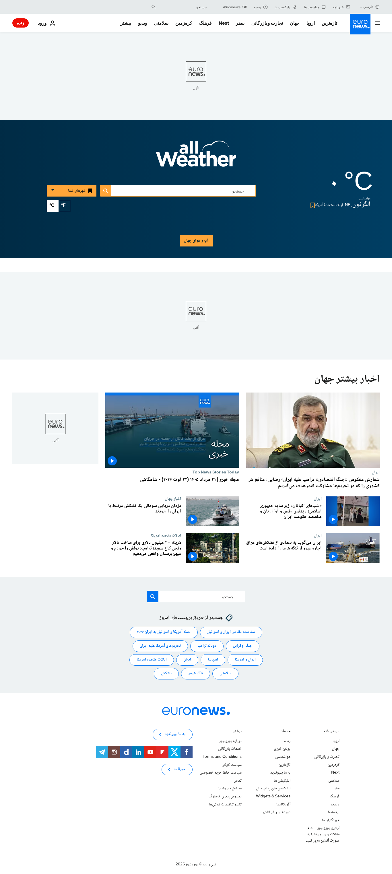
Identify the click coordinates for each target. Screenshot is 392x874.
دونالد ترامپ (206, 646)
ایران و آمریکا (245, 660)
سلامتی (161, 23)
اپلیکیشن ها (282, 780)
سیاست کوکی (232, 765)
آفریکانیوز (283, 804)
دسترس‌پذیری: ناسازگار (225, 796)
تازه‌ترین (329, 23)
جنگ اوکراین (242, 646)
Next (224, 23)
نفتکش (166, 673)
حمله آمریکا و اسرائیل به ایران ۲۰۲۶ (164, 632)
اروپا (310, 23)
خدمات (285, 732)
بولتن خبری (282, 749)
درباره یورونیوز (230, 741)
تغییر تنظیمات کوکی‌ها (225, 804)
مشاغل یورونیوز (230, 788)
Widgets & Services (273, 796)
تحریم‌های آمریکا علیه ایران (160, 646)
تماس (238, 780)
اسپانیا (213, 660)
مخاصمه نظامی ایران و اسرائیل (231, 632)
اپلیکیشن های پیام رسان (273, 788)
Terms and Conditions (222, 756)
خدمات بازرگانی (230, 749)
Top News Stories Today (216, 472)
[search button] (153, 6)
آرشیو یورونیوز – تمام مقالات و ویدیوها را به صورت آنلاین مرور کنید (322, 834)
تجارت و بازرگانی (267, 23)
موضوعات (331, 732)
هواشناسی (282, 756)
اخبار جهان (173, 498)
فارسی (368, 7)
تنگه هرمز (195, 673)
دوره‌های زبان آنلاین (276, 812)
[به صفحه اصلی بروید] (360, 24)
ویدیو (142, 23)
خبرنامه (179, 769)
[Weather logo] (196, 157)
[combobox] (182, 6)
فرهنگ (205, 23)
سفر (240, 23)
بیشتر (237, 732)
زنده (20, 22)
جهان (295, 23)
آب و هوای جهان (196, 240)
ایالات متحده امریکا (166, 535)
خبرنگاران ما (330, 820)
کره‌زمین (183, 23)
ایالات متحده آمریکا (152, 660)
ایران (376, 472)
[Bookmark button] (311, 205)
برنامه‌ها (333, 812)
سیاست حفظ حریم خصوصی (221, 772)
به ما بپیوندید (280, 772)
